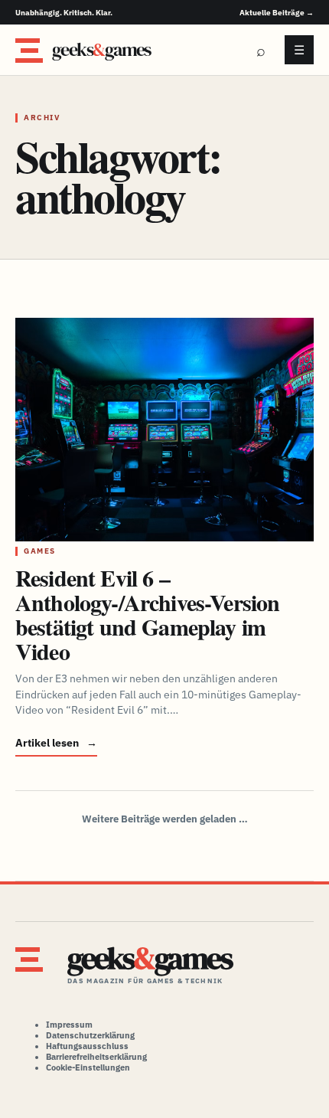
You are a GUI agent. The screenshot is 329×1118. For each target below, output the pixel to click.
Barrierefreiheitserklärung (96, 1056)
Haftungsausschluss (87, 1046)
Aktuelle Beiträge (276, 13)
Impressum (69, 1024)
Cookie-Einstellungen (88, 1067)
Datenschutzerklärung (90, 1035)
